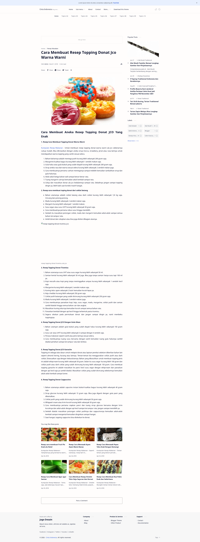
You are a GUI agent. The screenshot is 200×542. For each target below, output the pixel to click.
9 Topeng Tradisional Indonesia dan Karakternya (144, 80)
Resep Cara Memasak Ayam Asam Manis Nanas (79, 445)
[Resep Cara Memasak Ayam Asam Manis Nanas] (81, 434)
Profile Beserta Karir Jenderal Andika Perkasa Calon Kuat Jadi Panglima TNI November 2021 (142, 91)
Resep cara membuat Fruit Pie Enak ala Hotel (53, 445)
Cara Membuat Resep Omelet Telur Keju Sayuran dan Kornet (81, 478)
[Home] (56, 16)
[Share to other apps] (71, 70)
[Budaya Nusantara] (144, 76)
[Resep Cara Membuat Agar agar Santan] (54, 466)
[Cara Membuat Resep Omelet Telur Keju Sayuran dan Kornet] (81, 466)
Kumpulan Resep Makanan (52, 148)
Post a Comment (82, 501)
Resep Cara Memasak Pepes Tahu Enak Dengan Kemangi (108, 445)
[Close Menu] (196, 3)
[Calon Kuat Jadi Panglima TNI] (148, 86)
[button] (155, 9)
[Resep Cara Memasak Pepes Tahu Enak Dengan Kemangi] (109, 434)
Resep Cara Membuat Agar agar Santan (53, 478)
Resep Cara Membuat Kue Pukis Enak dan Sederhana (109, 478)
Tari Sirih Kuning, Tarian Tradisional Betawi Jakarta (144, 102)
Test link (116, 3)
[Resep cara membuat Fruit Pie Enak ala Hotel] (54, 434)
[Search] (159, 9)
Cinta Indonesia (46, 9)
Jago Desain (85, 537)
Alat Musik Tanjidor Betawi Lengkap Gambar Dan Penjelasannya (144, 64)
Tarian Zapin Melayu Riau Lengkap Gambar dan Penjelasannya (144, 112)
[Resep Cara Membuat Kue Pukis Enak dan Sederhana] (109, 466)
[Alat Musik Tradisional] (145, 60)
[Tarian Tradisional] (143, 98)
